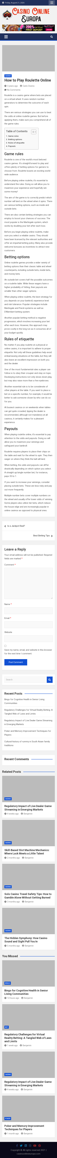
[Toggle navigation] (6, 36)
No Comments (13, 90)
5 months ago (13, 946)
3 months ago (13, 902)
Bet (6, 1027)
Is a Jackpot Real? (16, 526)
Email (7, 618)
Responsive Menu (52, 2)
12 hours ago (13, 998)
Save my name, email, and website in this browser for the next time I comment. (28, 652)
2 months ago (13, 858)
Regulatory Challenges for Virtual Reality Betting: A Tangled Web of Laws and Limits (27, 1038)
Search (50, 680)
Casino (8, 76)
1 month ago (13, 1133)
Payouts (11, 146)
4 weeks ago (13, 814)
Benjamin (28, 814)
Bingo (7, 983)
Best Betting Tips (41, 535)
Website (8, 632)
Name (8, 604)
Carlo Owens (28, 86)
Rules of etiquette (16, 143)
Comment (10, 564)
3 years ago (12, 86)
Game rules (13, 136)
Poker (7, 1119)
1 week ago (12, 1045)
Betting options (15, 139)
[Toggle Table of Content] (32, 131)
